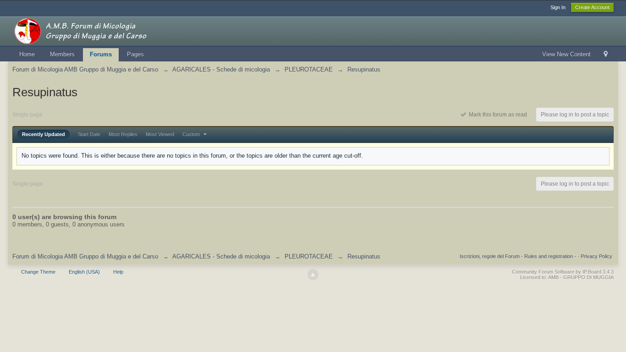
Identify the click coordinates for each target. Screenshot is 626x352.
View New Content (566, 54)
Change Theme (38, 272)
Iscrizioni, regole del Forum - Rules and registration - (518, 256)
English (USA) (84, 272)
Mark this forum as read (496, 114)
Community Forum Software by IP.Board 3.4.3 (563, 272)
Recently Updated (43, 134)
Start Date (89, 134)
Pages (135, 54)
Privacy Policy (596, 256)
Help (118, 272)
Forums (101, 54)
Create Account (592, 7)
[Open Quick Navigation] (605, 54)
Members (62, 54)
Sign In (558, 7)
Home (27, 54)
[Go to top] (313, 274)
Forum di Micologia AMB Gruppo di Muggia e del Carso (85, 256)
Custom (191, 134)
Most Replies (123, 134)
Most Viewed (160, 134)
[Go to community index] (94, 30)
